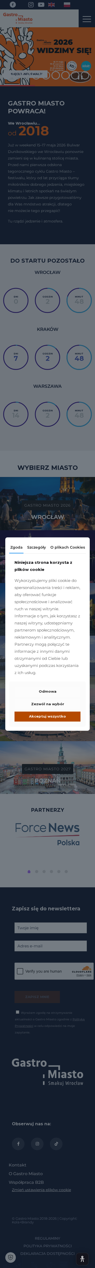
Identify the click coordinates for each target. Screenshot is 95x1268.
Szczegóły (36, 547)
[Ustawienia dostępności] (82, 1259)
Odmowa (47, 691)
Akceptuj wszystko (47, 716)
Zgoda (16, 547)
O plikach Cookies (67, 547)
